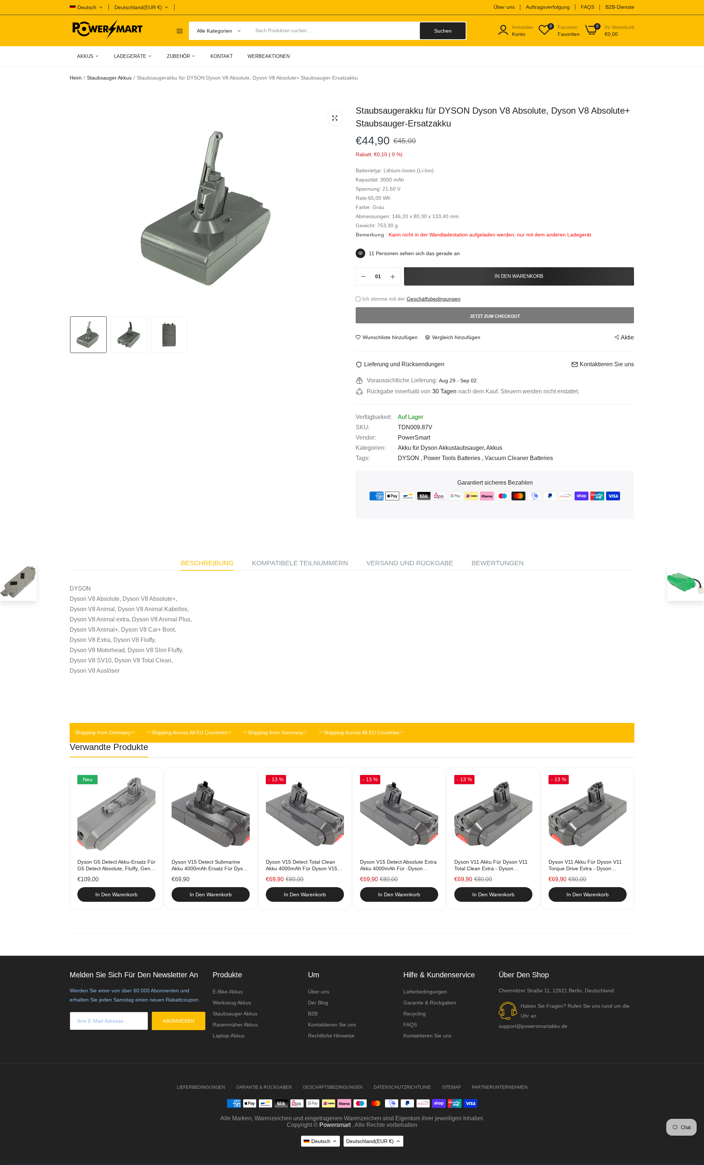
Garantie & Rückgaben (429, 1003)
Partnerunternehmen (500, 1087)
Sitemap (451, 1087)
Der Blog (318, 1003)
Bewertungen (498, 563)
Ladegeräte (131, 56)
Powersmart (335, 1125)
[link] (149, 781)
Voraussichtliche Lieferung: (402, 380)
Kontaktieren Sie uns (332, 1025)
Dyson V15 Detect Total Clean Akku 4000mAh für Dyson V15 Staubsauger (301, 865)
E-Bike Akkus (228, 992)
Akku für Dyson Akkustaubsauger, (442, 448)
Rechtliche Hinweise (331, 1036)
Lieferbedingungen (425, 992)
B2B (313, 1014)
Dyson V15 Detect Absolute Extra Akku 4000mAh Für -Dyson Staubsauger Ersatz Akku (398, 865)
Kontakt (221, 56)
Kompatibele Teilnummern (300, 563)
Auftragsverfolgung (548, 7)
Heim (76, 78)
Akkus (86, 56)
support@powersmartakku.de (533, 1026)
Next (616, 839)
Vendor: (366, 437)
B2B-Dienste (619, 7)
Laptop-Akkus (229, 1036)
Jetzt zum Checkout (495, 316)
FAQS (587, 7)
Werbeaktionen (268, 56)
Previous (88, 839)
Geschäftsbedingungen (434, 299)
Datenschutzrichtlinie (402, 1087)
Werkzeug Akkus (232, 1003)
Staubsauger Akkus (109, 78)
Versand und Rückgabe (409, 563)
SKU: (363, 427)
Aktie (627, 337)
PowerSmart (414, 437)
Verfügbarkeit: (374, 417)
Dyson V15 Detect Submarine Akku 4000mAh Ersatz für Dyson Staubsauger (210, 865)
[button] (632, 591)
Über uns (504, 7)
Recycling (414, 1014)
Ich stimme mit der (411, 299)
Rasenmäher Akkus (235, 1025)
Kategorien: (371, 448)
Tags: (363, 458)
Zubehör (179, 56)
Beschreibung (207, 563)
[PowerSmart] (107, 30)
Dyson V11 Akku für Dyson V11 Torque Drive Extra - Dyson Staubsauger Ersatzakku (585, 865)
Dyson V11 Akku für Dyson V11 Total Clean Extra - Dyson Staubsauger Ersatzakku (491, 865)
